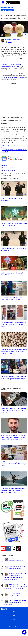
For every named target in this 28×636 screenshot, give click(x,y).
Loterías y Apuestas (7, 10)
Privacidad (14, 623)
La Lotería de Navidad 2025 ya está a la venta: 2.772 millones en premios (13, 298)
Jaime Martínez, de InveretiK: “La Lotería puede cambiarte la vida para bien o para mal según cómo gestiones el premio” (13, 437)
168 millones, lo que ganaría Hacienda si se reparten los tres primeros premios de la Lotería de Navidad (14, 351)
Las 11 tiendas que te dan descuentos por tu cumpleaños (15, 602)
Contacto (14, 615)
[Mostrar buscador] (22, 2)
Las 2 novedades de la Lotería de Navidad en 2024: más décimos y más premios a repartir (13, 324)
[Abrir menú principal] (3, 3)
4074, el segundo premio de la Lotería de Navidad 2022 (13, 274)
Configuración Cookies (14, 626)
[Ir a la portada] (13, 2)
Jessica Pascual (16, 39)
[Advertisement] (14, 99)
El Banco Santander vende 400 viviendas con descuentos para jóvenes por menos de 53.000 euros (15, 576)
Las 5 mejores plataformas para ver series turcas (17, 560)
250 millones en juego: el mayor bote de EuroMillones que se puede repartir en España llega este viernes (13, 490)
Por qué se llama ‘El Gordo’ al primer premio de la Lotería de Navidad (14, 224)
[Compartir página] (25, 2)
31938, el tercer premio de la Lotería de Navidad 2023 (12, 199)
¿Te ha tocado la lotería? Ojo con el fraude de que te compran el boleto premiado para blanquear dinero (13, 410)
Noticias (4, 165)
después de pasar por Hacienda (14, 77)
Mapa (14, 611)
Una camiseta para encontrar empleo (15, 594)
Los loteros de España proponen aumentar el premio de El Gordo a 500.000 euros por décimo (13, 463)
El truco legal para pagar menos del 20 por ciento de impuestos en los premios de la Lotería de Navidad (13, 378)
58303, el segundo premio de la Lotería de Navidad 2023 (13, 249)
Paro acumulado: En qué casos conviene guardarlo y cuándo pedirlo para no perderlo (15, 586)
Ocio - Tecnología (6, 7)
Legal (14, 619)
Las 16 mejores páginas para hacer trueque (17, 567)
